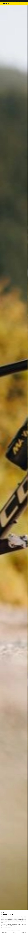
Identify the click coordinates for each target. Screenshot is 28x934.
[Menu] (25, 3)
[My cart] (22, 3)
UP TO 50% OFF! (17, 0)
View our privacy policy (5, 927)
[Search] (20, 3)
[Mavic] (6, 3)
